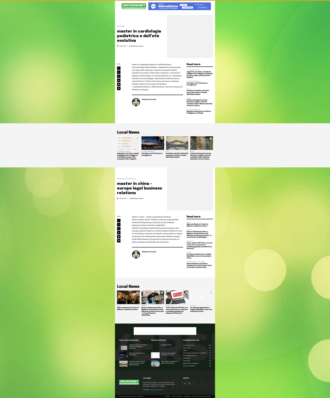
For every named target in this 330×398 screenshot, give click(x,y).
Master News (121, 26)
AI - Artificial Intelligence (193, 70)
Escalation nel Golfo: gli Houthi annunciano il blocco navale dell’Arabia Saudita (198, 92)
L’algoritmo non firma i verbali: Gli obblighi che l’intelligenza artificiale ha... (138, 346)
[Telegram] (118, 84)
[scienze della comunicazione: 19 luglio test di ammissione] (155, 364)
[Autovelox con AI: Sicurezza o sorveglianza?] (152, 143)
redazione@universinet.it (156, 390)
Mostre (188, 98)
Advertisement (187, 396)
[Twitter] (118, 72)
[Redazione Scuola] (136, 102)
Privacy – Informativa (177, 396)
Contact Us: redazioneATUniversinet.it (201, 396)
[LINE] (118, 88)
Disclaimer (167, 396)
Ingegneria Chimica (166, 345)
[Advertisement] (165, 331)
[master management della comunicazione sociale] (155, 355)
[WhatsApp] (118, 76)
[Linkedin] (118, 80)
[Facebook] (118, 68)
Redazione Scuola (137, 46)
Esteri (188, 89)
